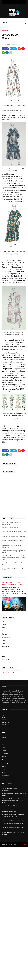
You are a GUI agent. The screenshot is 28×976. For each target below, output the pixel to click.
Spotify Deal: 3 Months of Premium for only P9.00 (13, 833)
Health (4, 631)
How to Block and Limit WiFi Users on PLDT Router (14, 569)
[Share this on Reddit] (19, 48)
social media (6, 659)
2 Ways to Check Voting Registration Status (14, 551)
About (3, 717)
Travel (3, 653)
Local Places (6, 637)
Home (3, 715)
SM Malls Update (6, 44)
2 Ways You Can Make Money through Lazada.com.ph (14, 532)
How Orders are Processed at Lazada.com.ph (11, 523)
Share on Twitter (14, 49)
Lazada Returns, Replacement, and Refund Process (14, 794)
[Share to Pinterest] (10, 52)
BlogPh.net (21, 845)
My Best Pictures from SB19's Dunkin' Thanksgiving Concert (12, 583)
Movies (4, 640)
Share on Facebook (5, 49)
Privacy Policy (5, 722)
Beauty (4, 621)
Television (5, 650)
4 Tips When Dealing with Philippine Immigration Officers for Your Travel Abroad (13, 557)
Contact (4, 720)
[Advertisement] (14, 911)
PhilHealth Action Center (10, 528)
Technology (5, 647)
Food (3, 628)
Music (3, 643)
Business (4, 624)
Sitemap (4, 724)
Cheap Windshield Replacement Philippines (12, 546)
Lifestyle (4, 634)
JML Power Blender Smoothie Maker (13, 536)
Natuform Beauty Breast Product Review (12, 541)
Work (3, 656)
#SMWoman (5, 30)
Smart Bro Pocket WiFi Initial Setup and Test (13, 563)
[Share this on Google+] (23, 48)
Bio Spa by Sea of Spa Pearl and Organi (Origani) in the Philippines (13, 815)
